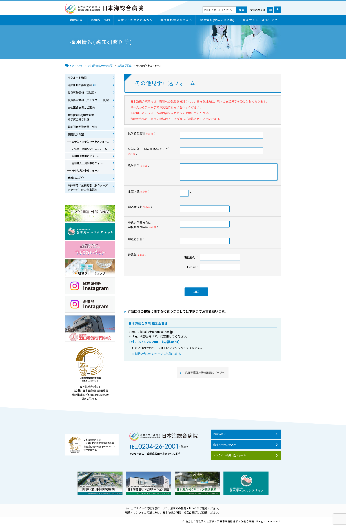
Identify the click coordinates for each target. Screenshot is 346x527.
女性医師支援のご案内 (81, 107)
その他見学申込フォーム (85, 170)
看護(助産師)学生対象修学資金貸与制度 (81, 117)
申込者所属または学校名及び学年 (139, 224)
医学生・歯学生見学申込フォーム (91, 141)
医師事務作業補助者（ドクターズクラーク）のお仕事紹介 (88, 187)
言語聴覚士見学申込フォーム (88, 163)
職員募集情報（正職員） (82, 92)
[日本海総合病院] (104, 12)
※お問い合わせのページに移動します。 (157, 353)
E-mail (191, 267)
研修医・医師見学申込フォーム (89, 149)
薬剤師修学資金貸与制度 (82, 127)
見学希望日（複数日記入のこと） (149, 149)
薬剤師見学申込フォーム (85, 156)
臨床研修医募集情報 (80, 85)
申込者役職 (135, 239)
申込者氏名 (135, 207)
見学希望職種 (136, 133)
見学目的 (133, 165)
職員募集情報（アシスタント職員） (89, 100)
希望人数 (133, 191)
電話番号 (190, 257)
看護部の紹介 (76, 178)
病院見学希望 (76, 134)
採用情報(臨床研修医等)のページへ (205, 372)
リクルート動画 (77, 77)
